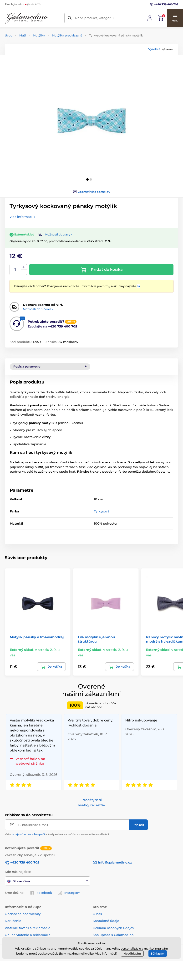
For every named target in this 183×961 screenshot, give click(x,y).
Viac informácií (106, 953)
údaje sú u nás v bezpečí (28, 834)
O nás (97, 914)
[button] (175, 18)
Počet (15, 269)
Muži (22, 35)
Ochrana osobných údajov (113, 928)
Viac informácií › (22, 217)
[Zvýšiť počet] (24, 267)
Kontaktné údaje (106, 921)
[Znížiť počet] (24, 273)
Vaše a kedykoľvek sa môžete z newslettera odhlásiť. (57, 834)
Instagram (72, 893)
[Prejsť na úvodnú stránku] (26, 18)
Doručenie (13, 921)
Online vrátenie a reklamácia (28, 935)
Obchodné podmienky (23, 914)
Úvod (8, 35)
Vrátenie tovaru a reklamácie (27, 928)
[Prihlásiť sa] (150, 18)
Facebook (44, 893)
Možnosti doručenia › (38, 309)
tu (138, 286)
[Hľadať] (69, 18)
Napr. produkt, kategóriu (94, 18)
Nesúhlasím (132, 953)
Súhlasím (157, 953)
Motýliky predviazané (67, 35)
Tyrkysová (101, 511)
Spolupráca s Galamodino (113, 935)
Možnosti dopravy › (58, 234)
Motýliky (39, 35)
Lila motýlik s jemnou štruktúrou (96, 639)
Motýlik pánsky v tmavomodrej (37, 637)
